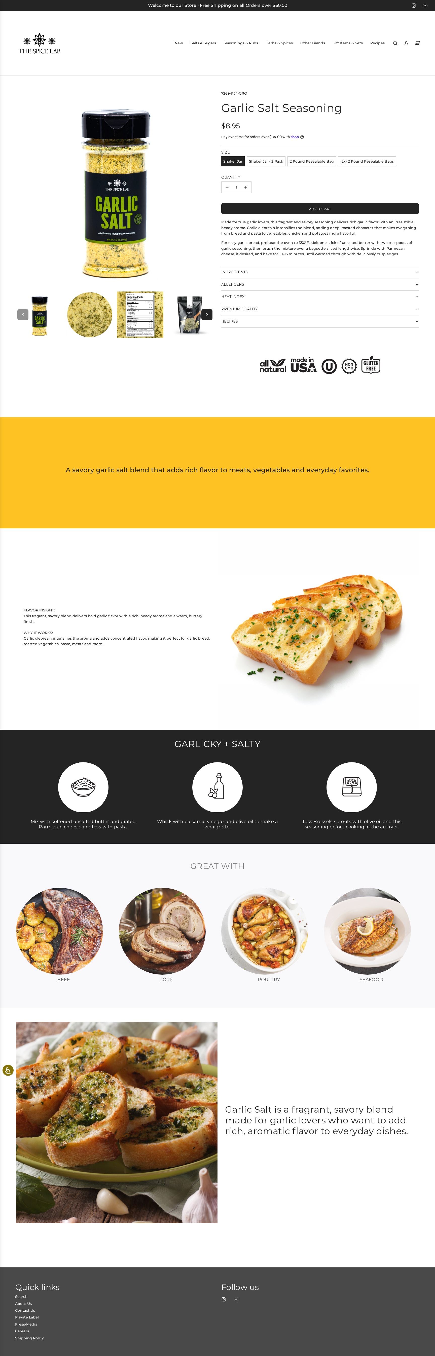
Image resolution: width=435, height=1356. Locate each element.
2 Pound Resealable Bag (312, 161)
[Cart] (417, 43)
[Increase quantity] (245, 187)
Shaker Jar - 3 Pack (266, 161)
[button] (22, 314)
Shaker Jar (232, 161)
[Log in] (406, 43)
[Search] (395, 43)
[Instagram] (413, 5)
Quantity (230, 177)
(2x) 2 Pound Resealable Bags (367, 161)
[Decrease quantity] (227, 187)
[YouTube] (424, 5)
